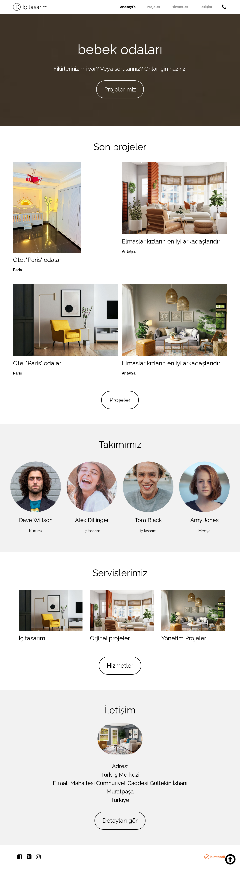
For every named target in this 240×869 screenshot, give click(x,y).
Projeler (153, 7)
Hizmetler (180, 7)
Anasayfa (128, 7)
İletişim (206, 7)
